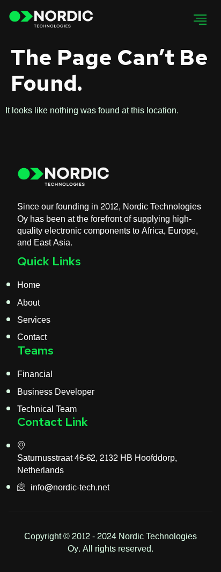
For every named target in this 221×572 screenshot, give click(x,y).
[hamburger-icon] (200, 20)
